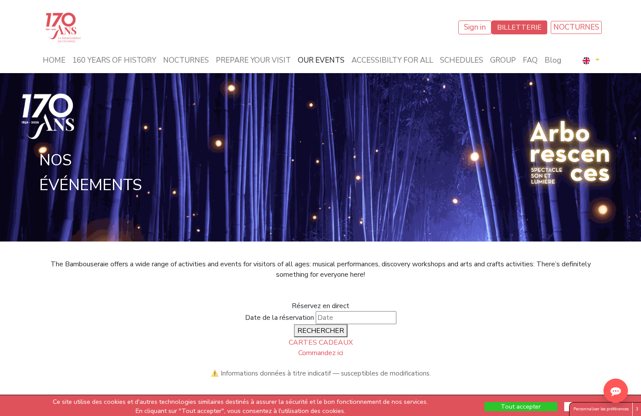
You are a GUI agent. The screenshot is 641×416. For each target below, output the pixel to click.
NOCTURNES (576, 27)
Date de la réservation (279, 317)
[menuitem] (54, 60)
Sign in (475, 27)
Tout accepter (521, 406)
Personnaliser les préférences (601, 409)
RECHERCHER (320, 330)
